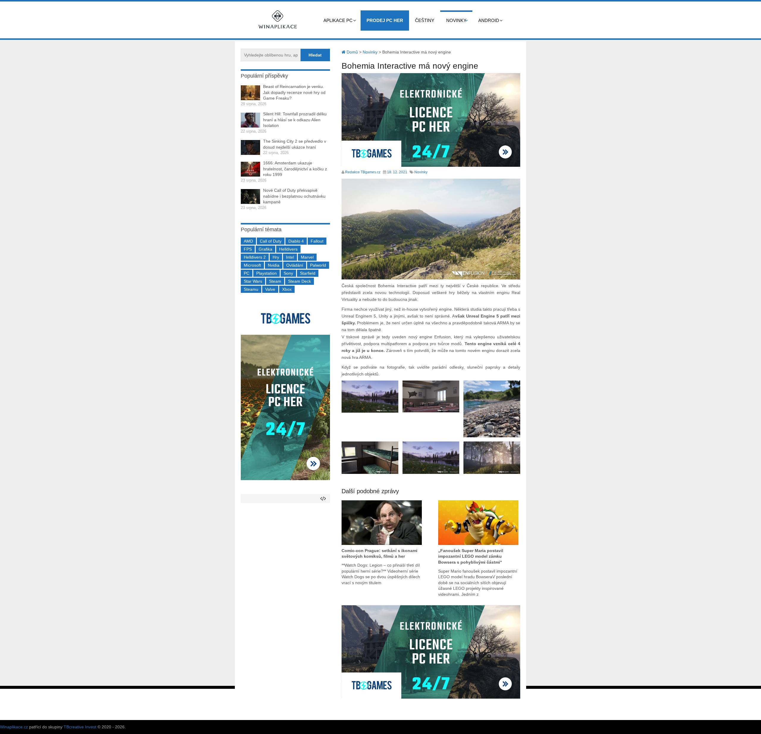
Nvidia (273, 265)
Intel (290, 257)
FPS (248, 249)
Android (488, 20)
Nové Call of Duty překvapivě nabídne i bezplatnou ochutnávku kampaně (294, 196)
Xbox (287, 289)
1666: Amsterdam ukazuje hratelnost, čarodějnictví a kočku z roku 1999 (295, 169)
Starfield (307, 273)
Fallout (317, 241)
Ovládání (294, 265)
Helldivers (288, 249)
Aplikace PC (338, 20)
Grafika (265, 249)
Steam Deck (299, 281)
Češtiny (424, 20)
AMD (248, 241)
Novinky (456, 20)
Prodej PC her (385, 20)
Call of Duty (271, 241)
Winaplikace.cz (14, 726)
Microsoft (252, 265)
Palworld (318, 265)
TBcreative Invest (80, 726)
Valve (270, 289)
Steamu (251, 289)
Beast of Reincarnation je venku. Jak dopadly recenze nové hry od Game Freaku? (294, 92)
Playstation (266, 273)
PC (246, 273)
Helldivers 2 (255, 257)
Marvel (307, 257)
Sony (288, 273)
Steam (275, 281)
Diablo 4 (296, 241)
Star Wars (253, 281)
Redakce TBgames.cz (362, 172)
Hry (276, 257)
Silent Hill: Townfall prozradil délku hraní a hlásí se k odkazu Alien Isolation (295, 119)
